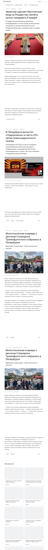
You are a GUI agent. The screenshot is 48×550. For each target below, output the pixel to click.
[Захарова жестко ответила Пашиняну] (14, 516)
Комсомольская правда (17, 230)
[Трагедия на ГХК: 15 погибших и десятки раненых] (34, 516)
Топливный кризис (34, 4)
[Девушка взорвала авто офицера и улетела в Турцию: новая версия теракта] (34, 536)
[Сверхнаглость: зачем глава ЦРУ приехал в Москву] (14, 476)
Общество (20, 8)
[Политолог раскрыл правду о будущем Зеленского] (14, 496)
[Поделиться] (39, 119)
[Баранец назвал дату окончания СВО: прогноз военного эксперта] (34, 476)
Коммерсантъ (13, 8)
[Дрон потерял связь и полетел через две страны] (34, 496)
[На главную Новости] (8, 1)
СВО (26, 4)
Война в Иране (19, 4)
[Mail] (4, 1)
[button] (24, 44)
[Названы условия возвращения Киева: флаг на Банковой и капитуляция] (14, 536)
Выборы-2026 (10, 4)
